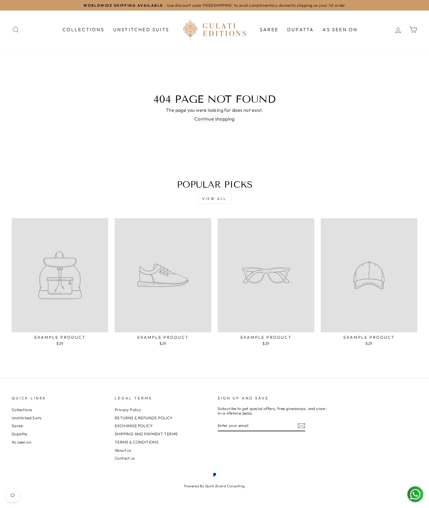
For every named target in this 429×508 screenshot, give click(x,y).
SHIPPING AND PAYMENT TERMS (146, 434)
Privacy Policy (128, 409)
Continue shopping (214, 119)
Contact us (125, 458)
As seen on (340, 29)
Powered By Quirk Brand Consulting (214, 486)
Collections (83, 29)
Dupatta (300, 29)
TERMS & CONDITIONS (136, 442)
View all (214, 198)
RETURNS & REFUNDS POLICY (144, 417)
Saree (269, 29)
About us (123, 450)
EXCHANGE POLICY (134, 425)
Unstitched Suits (141, 29)
